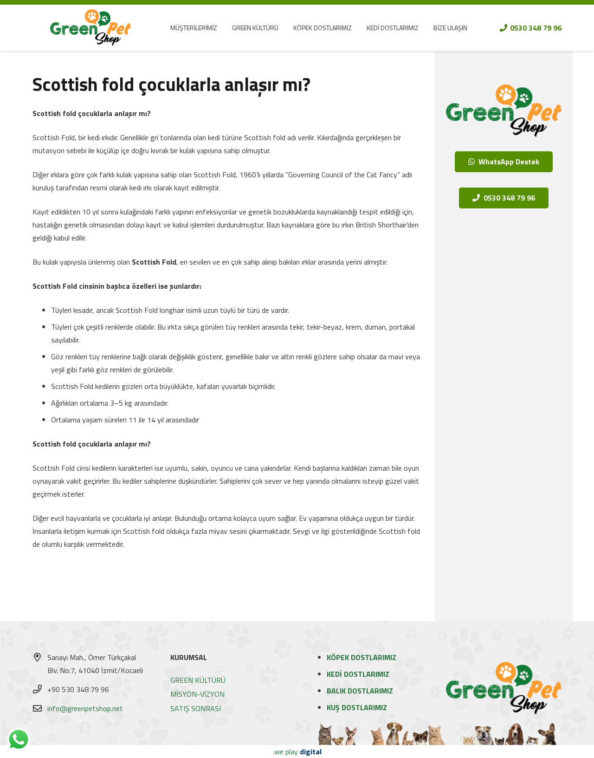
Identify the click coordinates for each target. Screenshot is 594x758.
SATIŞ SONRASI (195, 708)
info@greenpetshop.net (85, 708)
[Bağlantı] (90, 27)
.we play (297, 751)
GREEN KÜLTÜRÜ (198, 680)
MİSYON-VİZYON (197, 694)
